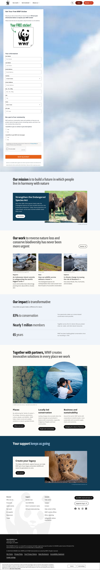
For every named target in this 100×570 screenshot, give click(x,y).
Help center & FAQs (50, 509)
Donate (87, 3)
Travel (8, 518)
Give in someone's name (33, 506)
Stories (82, 246)
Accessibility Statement (57, 554)
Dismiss (72, 566)
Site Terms (9, 554)
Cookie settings (11, 557)
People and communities (47, 429)
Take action (48, 500)
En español (9, 512)
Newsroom (9, 515)
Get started (20, 473)
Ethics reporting (49, 515)
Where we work (18, 426)
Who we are (9, 500)
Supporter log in (80, 503)
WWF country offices (50, 512)
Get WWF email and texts (83, 498)
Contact (47, 506)
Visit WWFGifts (30, 503)
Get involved (25, 3)
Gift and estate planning (32, 509)
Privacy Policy (18, 554)
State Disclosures (43, 554)
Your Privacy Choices (30, 554)
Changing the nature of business (74, 427)
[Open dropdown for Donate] (92, 3)
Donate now (29, 500)
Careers (47, 503)
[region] (50, 566)
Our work (15, 3)
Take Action (20, 216)
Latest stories (10, 506)
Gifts (79, 3)
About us (35, 3)
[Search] (72, 3)
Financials (9, 503)
